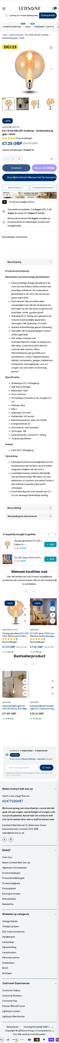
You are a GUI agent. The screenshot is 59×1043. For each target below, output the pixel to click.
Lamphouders (9, 952)
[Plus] (19, 159)
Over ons (7, 857)
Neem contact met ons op (16, 862)
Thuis (4, 35)
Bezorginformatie (11, 893)
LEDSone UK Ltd (11, 127)
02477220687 (12, 801)
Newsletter (8, 904)
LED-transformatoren (13, 931)
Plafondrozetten (10, 957)
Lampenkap (8, 942)
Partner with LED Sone (13, 1006)
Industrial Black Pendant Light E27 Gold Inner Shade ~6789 (43, 707)
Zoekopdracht (48, 15)
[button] (51, 69)
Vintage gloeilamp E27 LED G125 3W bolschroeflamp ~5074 (28, 540)
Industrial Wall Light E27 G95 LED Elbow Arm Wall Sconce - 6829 (14, 707)
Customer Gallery (11, 990)
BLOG (5, 968)
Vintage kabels (10, 921)
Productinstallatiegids (13, 878)
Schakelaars (8, 963)
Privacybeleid (9, 888)
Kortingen (7, 973)
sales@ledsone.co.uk (13, 833)
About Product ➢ (15, 187)
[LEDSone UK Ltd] (30, 8)
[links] (5, 839)
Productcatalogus (11, 873)
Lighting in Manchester (13, 1016)
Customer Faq (9, 1000)
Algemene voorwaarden (14, 867)
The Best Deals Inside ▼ (43, 187)
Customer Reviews (12, 995)
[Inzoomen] (51, 47)
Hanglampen (8, 936)
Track (48, 767)
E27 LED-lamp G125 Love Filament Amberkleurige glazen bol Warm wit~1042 (28, 557)
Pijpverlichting (9, 947)
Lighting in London (11, 1011)
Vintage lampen (10, 926)
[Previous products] (49, 534)
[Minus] (6, 159)
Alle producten (16, 35)
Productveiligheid (11, 883)
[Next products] (55, 534)
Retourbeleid (9, 899)
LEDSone (34, 630)
